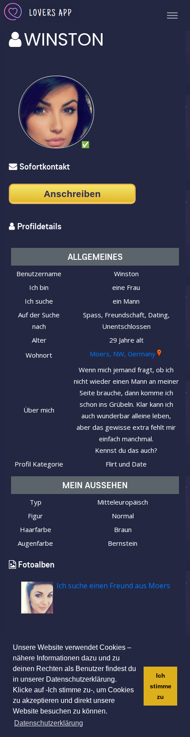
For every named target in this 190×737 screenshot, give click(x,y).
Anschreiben (72, 194)
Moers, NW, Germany (123, 353)
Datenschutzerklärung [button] (48, 723)
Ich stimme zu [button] (160, 686)
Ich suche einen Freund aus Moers (113, 585)
